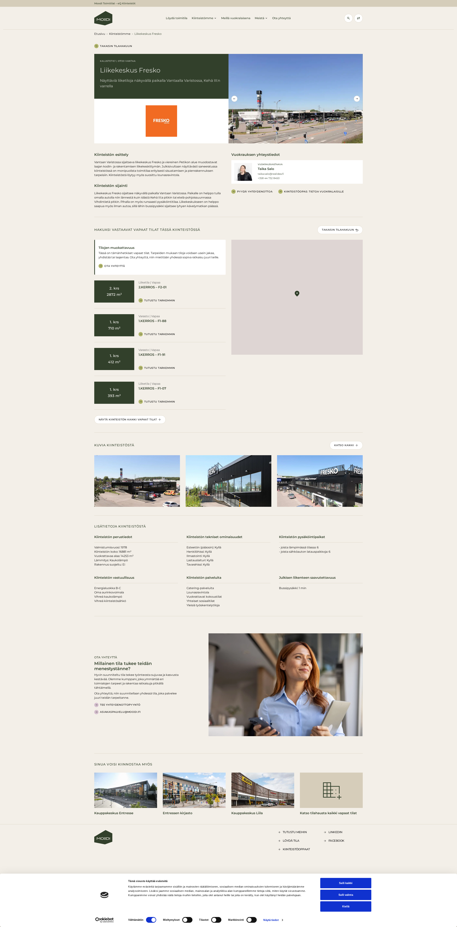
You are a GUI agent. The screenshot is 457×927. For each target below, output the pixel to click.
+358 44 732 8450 (269, 178)
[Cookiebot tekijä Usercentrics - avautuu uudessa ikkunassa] (104, 920)
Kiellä (345, 906)
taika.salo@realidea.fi (271, 173)
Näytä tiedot (270, 919)
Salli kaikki (345, 883)
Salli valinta (345, 894)
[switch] (187, 920)
